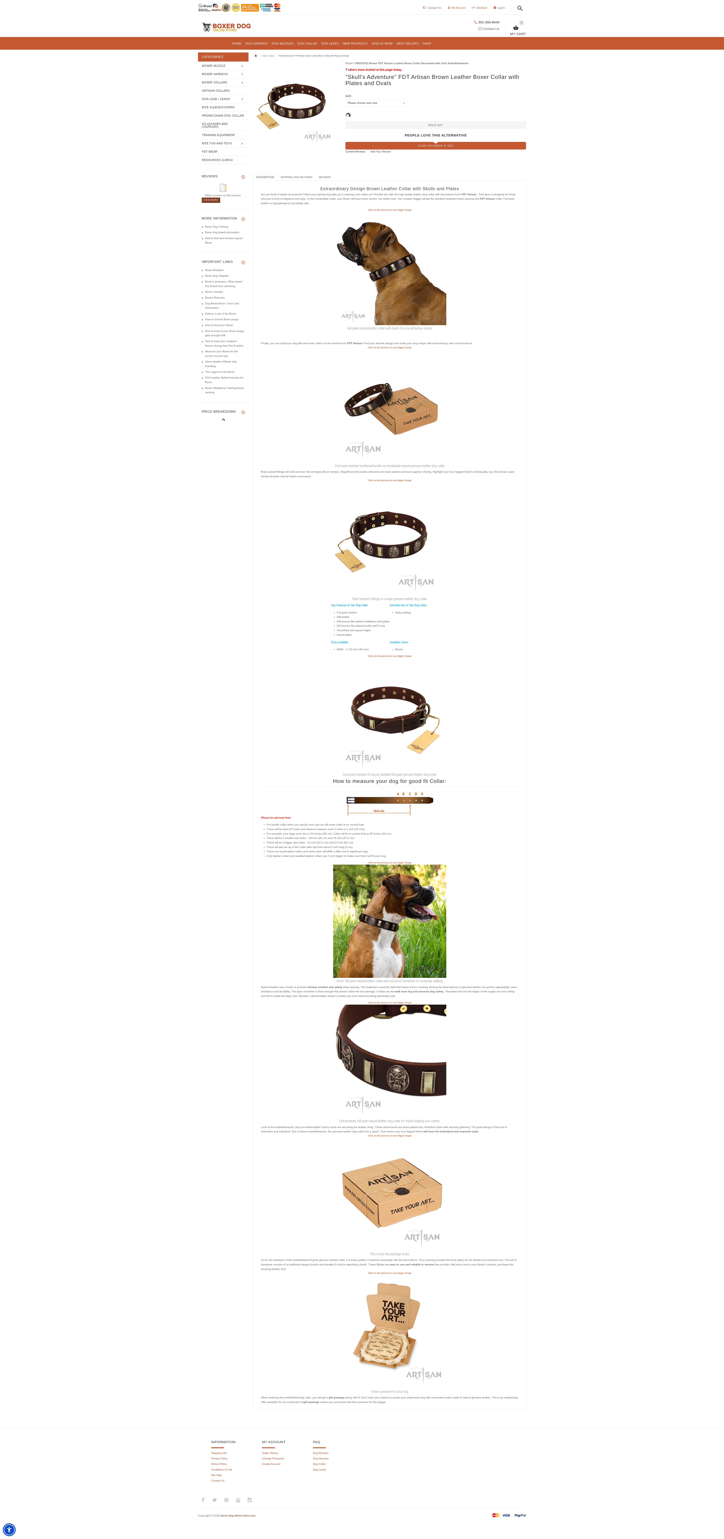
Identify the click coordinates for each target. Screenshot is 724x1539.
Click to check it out (436, 145)
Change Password (273, 1458)
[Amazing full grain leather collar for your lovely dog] (389, 714)
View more (211, 200)
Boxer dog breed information (222, 232)
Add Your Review (380, 151)
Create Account (271, 1463)
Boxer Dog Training (216, 226)
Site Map (216, 1475)
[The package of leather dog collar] (389, 1194)
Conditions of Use (221, 1469)
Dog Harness (321, 1458)
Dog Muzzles (320, 1452)
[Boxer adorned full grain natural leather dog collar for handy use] (389, 921)
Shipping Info (219, 1452)
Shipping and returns (296, 177)
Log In (501, 7)
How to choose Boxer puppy (222, 319)
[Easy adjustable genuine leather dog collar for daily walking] (389, 1061)
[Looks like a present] (389, 1331)
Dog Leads (319, 1469)
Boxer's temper (214, 291)
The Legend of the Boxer (220, 371)
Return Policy (219, 1463)
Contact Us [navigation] (434, 7)
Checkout (481, 7)
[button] (519, 8)
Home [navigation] (255, 55)
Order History (270, 1452)
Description (265, 177)
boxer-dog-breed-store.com (238, 1515)
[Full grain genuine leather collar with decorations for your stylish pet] (389, 268)
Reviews (325, 177)
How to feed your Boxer (219, 325)
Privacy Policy (219, 1458)
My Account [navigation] (458, 7)
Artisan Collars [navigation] (268, 56)
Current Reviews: (355, 151)
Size (348, 96)
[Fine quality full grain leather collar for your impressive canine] (389, 405)
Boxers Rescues (215, 297)
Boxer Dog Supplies (217, 275)
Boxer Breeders (214, 270)
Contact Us (491, 29)
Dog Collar (319, 1463)
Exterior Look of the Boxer (220, 313)
